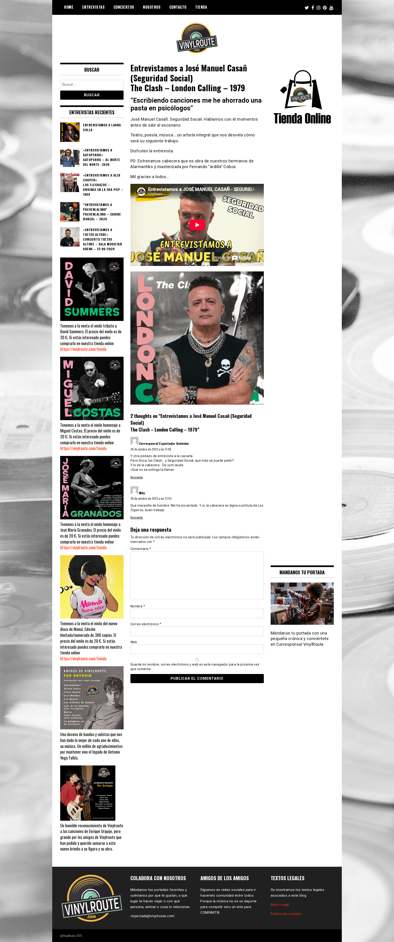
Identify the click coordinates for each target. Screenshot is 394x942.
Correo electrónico (145, 624)
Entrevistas (93, 7)
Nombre (137, 606)
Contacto (178, 7)
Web (133, 642)
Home (68, 7)
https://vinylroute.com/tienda (83, 349)
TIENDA (201, 7)
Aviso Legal (280, 905)
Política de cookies (286, 914)
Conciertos (124, 7)
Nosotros (152, 7)
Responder (136, 477)
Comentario (140, 549)
